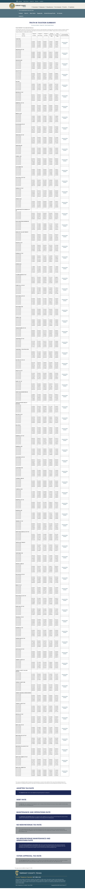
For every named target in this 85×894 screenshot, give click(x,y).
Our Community (58, 7)
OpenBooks (72, 7)
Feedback (21, 13)
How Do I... (65, 7)
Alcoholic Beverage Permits (49, 13)
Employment (42, 7)
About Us (26, 13)
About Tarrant (25, 1)
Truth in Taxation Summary (49, 25)
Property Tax (39, 13)
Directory (36, 1)
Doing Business (50, 7)
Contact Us (32, 1)
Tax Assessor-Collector (26, 10)
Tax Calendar (59, 13)
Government (35, 7)
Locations (41, 1)
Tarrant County (20, 5)
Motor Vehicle (32, 13)
